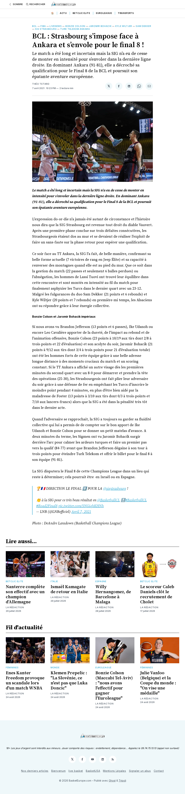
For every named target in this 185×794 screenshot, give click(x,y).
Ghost (112, 780)
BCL (34, 26)
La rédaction (15, 607)
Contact (159, 770)
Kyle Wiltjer (123, 26)
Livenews (56, 26)
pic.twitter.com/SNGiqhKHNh (81, 506)
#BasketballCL (136, 500)
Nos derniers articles (34, 770)
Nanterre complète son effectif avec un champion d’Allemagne (25, 594)
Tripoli (122, 780)
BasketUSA (93, 770)
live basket (75, 770)
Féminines (12, 667)
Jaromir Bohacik (100, 26)
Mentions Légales (114, 770)
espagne (100, 581)
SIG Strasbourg (46, 29)
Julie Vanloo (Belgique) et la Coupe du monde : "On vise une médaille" (158, 683)
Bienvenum (58, 770)
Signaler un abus (140, 770)
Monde (55, 667)
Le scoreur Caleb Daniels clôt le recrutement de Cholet (157, 594)
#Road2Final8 (46, 506)
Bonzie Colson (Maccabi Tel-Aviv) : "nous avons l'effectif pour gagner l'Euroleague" (114, 685)
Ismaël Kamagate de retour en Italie (69, 589)
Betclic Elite (81, 13)
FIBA (43, 26)
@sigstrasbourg (114, 488)
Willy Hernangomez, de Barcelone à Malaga (113, 594)
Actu (63, 13)
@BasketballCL (108, 500)
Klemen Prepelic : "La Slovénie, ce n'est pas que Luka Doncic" (69, 680)
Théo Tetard (41, 84)
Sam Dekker (143, 26)
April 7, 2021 (81, 512)
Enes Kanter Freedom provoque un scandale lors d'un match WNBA (25, 680)
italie (54, 581)
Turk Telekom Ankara (75, 29)
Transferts (126, 13)
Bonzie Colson (75, 26)
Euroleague (104, 13)
